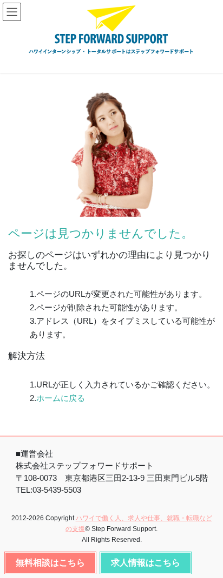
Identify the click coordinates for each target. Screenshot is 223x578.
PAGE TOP (205, 563)
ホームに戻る (60, 398)
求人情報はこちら (145, 562)
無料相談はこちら (50, 562)
